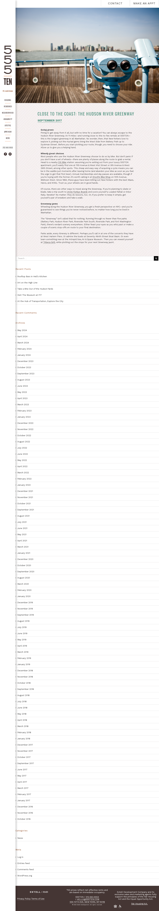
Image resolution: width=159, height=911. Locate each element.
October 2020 (24, 565)
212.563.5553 (8, 147)
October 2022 (24, 435)
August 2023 (23, 380)
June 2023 (22, 386)
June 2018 (22, 708)
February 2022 (24, 479)
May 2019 (21, 639)
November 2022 (25, 429)
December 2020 (25, 559)
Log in (20, 857)
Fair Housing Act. (139, 903)
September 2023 (25, 373)
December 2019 (25, 602)
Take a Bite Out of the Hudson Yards (35, 289)
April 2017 (22, 782)
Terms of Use (37, 899)
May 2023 (22, 392)
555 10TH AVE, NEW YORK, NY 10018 (87, 902)
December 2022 (25, 423)
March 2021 (22, 547)
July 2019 (22, 627)
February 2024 (24, 349)
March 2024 (23, 343)
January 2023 (24, 417)
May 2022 (22, 460)
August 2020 (23, 578)
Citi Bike (62, 162)
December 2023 (25, 361)
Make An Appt (144, 3)
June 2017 (22, 769)
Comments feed (25, 869)
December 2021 (25, 491)
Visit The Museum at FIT (29, 295)
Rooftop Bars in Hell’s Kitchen (32, 276)
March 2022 (23, 472)
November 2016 (25, 813)
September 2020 (25, 571)
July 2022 (22, 448)
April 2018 (22, 720)
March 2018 (22, 726)
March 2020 (23, 584)
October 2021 (24, 503)
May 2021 (21, 534)
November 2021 (25, 497)
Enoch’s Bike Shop (102, 177)
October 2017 (24, 757)
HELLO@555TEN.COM (88, 899)
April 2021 (22, 540)
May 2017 (21, 776)
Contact (115, 3)
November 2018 (25, 677)
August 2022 (23, 441)
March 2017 (22, 788)
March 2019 (22, 652)
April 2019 (22, 646)
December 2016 (25, 807)
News (20, 838)
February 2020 (24, 590)
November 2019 (25, 609)
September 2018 (25, 689)
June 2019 (22, 633)
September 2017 (25, 763)
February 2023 (24, 411)
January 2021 (23, 553)
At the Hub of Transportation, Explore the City (40, 301)
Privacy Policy (24, 899)
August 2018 (23, 695)
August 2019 (23, 621)
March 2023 (23, 404)
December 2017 (25, 745)
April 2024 (22, 336)
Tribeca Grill (49, 242)
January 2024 (24, 355)
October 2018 (24, 683)
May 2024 (22, 330)
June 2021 (22, 528)
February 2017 (24, 794)
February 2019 (24, 658)
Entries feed (23, 863)
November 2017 (25, 751)
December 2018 (25, 670)
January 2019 (23, 664)
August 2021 (23, 516)
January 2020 (24, 596)
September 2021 (25, 510)
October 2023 (24, 367)
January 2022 (24, 485)
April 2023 (22, 398)
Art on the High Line (27, 282)
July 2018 (22, 701)
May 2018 (21, 714)
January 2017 (23, 800)
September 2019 (25, 615)
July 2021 (22, 522)
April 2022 (22, 466)
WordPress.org (24, 875)
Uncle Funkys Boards (77, 192)
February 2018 (24, 732)
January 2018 (23, 738)
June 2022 (22, 454)
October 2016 (24, 819)
